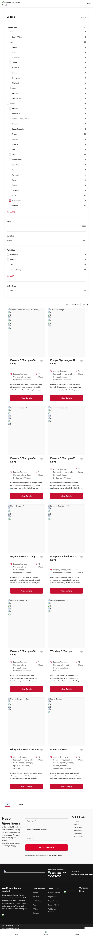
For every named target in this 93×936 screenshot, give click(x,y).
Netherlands (18, 569)
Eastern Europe (58, 749)
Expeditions (52, 901)
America (36, 896)
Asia (34, 905)
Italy (24, 377)
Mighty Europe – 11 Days (23, 556)
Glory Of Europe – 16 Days (24, 749)
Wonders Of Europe (61, 651)
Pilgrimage (52, 896)
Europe (16, 374)
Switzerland (18, 379)
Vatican (27, 379)
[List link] (81, 821)
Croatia (68, 760)
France (23, 374)
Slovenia (63, 765)
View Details (26, 398)
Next (21, 804)
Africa (35, 909)
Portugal (57, 377)
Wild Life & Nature (52, 910)
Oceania (36, 913)
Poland (56, 765)
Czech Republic (59, 762)
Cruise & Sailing (54, 892)
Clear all (83, 18)
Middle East (37, 901)
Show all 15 (11, 212)
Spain (29, 377)
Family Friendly (54, 905)
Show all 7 (10, 276)
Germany (17, 377)
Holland (65, 665)
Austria (56, 371)
